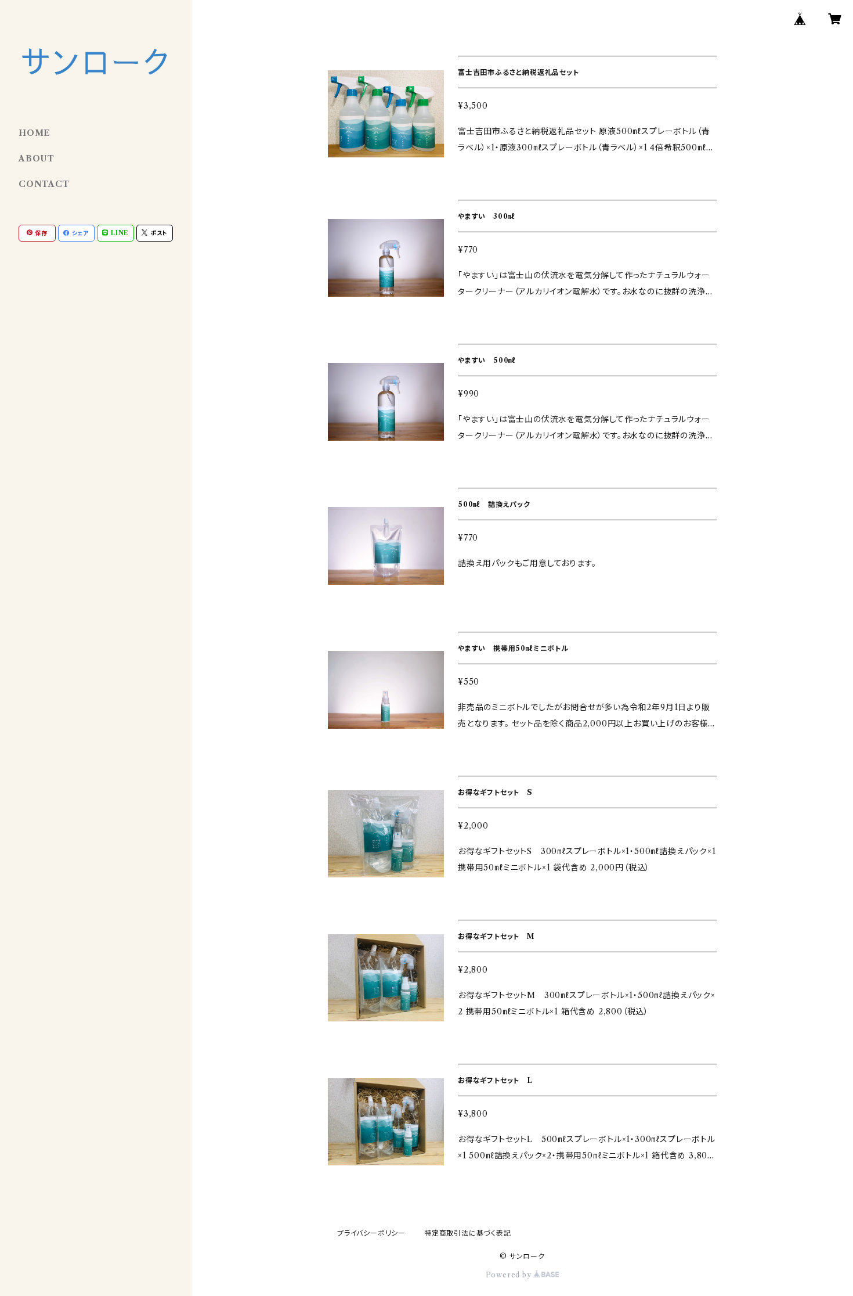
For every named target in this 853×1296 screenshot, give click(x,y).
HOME (34, 133)
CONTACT (44, 184)
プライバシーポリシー (371, 1233)
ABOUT (37, 158)
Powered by (510, 1274)
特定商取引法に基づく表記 (467, 1233)
